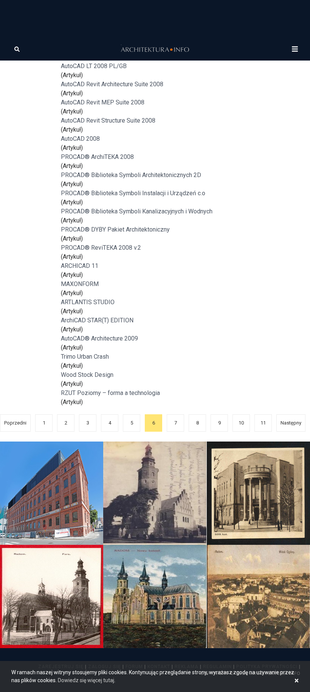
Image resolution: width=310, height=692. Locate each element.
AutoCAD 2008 (80, 138)
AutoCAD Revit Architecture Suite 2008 (112, 84)
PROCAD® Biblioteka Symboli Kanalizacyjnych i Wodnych (136, 211)
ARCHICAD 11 (79, 265)
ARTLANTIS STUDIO (88, 302)
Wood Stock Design (87, 374)
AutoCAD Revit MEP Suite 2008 (102, 102)
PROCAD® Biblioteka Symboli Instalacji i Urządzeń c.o (133, 193)
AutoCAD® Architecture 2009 (99, 338)
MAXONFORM (80, 284)
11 (263, 423)
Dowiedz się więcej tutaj (86, 680)
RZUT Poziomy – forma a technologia (110, 393)
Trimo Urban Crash (85, 356)
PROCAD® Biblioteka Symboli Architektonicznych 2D (131, 175)
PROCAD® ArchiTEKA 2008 (97, 156)
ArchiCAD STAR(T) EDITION (97, 320)
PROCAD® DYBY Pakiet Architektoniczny (115, 229)
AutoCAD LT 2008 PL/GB (94, 66)
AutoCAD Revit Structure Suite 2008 (108, 120)
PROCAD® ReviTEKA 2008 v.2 (101, 247)
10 (241, 423)
